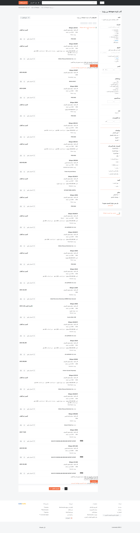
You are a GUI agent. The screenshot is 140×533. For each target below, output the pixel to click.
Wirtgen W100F (73, 70)
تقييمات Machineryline (92, 514)
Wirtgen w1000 (74, 287)
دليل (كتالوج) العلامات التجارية (90, 517)
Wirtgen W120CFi (73, 176)
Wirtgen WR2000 (73, 414)
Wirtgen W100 (74, 340)
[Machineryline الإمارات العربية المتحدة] (113, 2)
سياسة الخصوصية (83, 67)
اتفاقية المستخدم (74, 67)
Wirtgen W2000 (73, 359)
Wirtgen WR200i (73, 160)
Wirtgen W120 (74, 269)
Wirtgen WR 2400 (73, 446)
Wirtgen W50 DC (73, 123)
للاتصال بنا (119, 512)
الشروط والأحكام (93, 507)
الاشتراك (94, 65)
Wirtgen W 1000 (73, 462)
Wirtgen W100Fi (73, 44)
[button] (24, 39)
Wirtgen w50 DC (73, 27)
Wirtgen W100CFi (73, 213)
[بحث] (95, 3)
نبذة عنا (119, 507)
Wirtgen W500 (74, 86)
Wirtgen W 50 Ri (73, 375)
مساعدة (119, 509)
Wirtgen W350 (74, 195)
